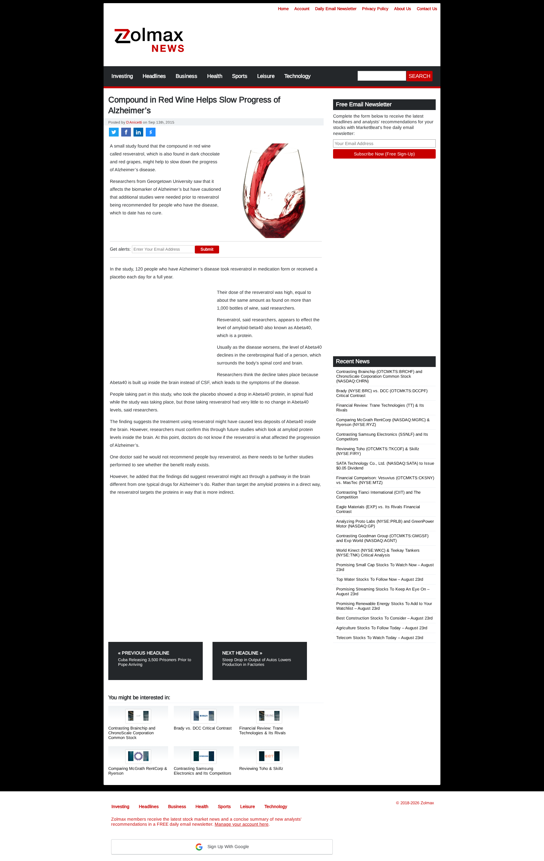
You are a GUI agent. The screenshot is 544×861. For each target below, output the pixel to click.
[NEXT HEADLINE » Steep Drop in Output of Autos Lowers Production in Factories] (259, 644)
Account (301, 8)
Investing (122, 76)
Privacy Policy (375, 8)
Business (186, 76)
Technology (297, 76)
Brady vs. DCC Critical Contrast (203, 728)
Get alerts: (120, 249)
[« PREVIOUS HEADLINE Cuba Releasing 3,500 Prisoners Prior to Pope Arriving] (159, 644)
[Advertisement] (318, 36)
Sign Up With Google (227, 846)
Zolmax (427, 802)
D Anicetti (134, 122)
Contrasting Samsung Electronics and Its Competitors (202, 771)
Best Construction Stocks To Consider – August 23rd (384, 618)
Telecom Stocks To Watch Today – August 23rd (379, 637)
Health (214, 76)
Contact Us (427, 8)
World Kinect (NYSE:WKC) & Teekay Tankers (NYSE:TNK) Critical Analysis (378, 552)
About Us (402, 8)
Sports (239, 76)
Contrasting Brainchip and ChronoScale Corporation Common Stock (131, 733)
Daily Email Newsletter (335, 8)
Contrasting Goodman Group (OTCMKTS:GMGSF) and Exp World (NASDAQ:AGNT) (382, 538)
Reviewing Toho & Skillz (261, 768)
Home (283, 8)
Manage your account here (242, 824)
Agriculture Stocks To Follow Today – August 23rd (381, 627)
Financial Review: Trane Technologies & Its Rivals (262, 730)
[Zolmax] (149, 40)
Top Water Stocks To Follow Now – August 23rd (379, 579)
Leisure (266, 76)
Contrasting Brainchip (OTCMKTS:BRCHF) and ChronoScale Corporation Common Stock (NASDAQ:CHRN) (379, 376)
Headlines (154, 76)
